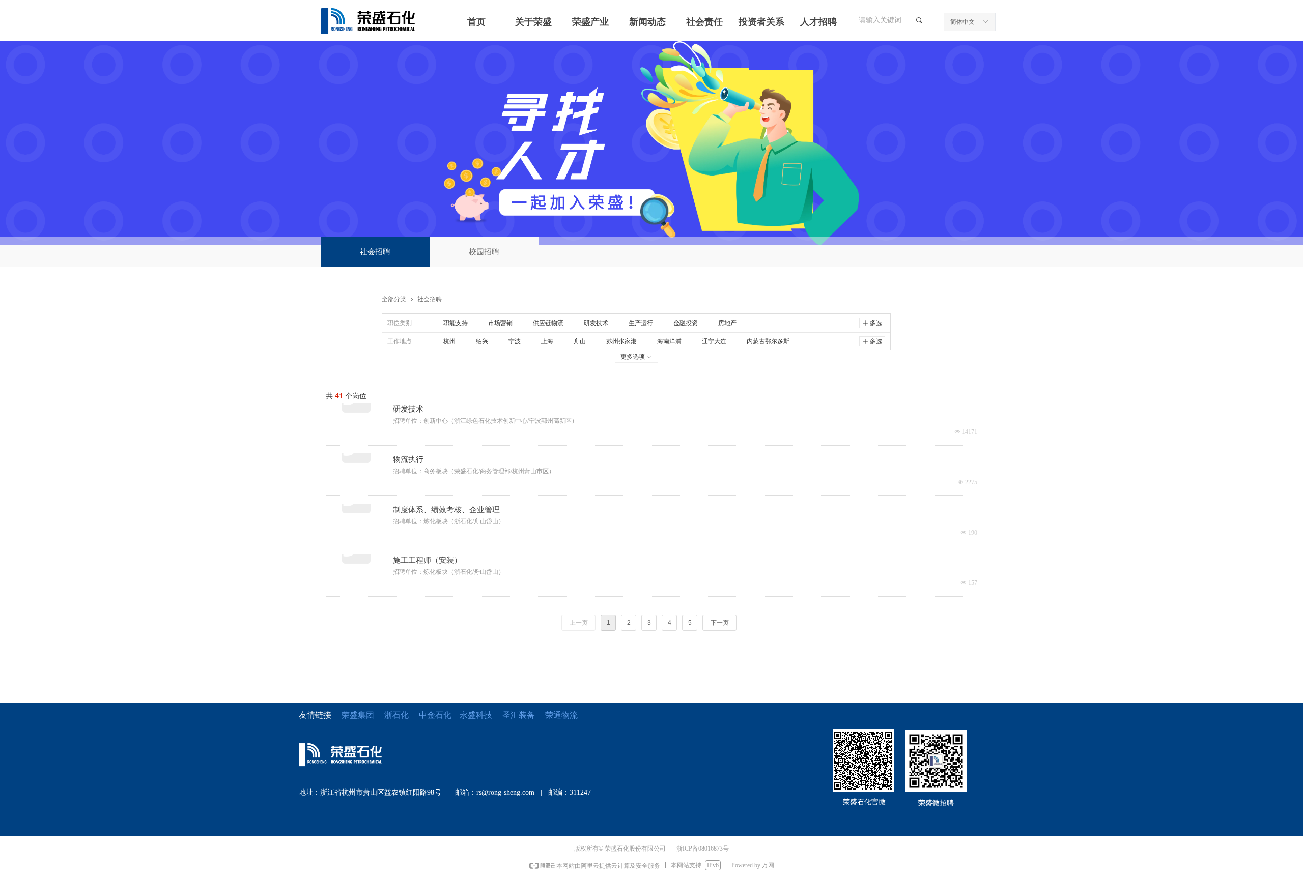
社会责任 (704, 22)
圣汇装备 (523, 715)
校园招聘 (484, 252)
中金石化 (435, 715)
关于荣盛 (533, 22)
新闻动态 (647, 22)
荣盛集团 (358, 715)
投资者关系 (761, 22)
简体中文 (962, 21)
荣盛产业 (590, 22)
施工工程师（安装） (427, 560)
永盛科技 (476, 715)
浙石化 (396, 715)
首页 (476, 22)
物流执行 (408, 459)
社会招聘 (375, 252)
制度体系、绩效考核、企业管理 (446, 510)
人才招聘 (818, 22)
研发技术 (408, 409)
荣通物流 (561, 715)
